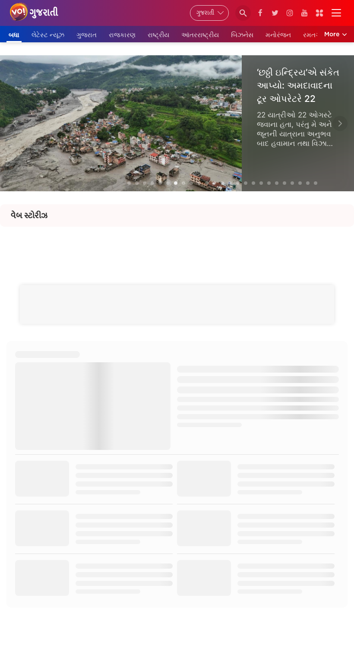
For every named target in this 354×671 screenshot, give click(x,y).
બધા (14, 35)
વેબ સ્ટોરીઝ (29, 215)
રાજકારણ (122, 35)
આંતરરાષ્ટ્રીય (200, 35)
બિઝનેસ (242, 35)
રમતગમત (316, 35)
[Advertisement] (177, 246)
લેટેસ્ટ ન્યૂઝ (48, 35)
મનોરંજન (278, 35)
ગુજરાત (86, 35)
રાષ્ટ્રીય (158, 35)
